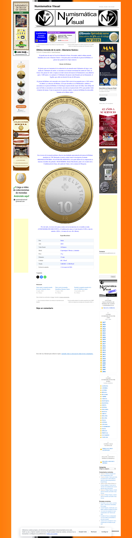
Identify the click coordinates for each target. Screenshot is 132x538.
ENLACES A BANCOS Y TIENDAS (107, 462)
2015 (103, 348)
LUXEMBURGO (105, 426)
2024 (103, 329)
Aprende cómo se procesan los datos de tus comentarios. (77, 354)
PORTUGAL (104, 433)
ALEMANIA (104, 386)
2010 (103, 359)
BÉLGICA (103, 392)
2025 (103, 326)
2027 (103, 322)
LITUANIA (104, 424)
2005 (103, 369)
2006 (103, 367)
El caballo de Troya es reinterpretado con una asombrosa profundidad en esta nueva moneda (108, 517)
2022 (103, 333)
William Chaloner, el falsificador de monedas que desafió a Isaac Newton (109, 491)
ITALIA (103, 420)
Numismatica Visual (47, 6)
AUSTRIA (103, 390)
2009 (103, 361)
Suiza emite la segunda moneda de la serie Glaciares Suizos (44, 288)
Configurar (104, 532)
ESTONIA (103, 407)
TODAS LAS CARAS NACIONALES (106, 449)
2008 (103, 363)
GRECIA (103, 413)
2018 (103, 341)
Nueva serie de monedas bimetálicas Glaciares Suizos (62, 288)
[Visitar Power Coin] (108, 170)
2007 (103, 365)
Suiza (52, 297)
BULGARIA (104, 394)
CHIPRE (103, 396)
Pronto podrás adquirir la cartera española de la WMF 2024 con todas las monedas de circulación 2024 (81, 45)
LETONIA (103, 422)
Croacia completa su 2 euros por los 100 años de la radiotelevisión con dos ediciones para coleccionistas (109, 486)
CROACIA (103, 398)
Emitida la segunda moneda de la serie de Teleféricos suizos (82, 288)
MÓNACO (103, 431)
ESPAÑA (103, 405)
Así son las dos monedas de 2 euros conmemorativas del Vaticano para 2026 (108, 512)
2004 (103, 371)
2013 (103, 352)
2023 (103, 331)
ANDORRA (104, 388)
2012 (103, 354)
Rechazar (94, 532)
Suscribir (103, 99)
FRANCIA (103, 411)
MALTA (103, 428)
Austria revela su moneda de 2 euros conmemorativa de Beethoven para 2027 (108, 522)
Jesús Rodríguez (56, 52)
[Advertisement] (21, 246)
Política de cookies (52, 533)
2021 (103, 335)
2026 (103, 324)
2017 (103, 344)
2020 (103, 337)
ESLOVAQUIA (104, 401)
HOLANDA (104, 416)
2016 (103, 346)
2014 (103, 350)
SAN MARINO (104, 435)
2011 (103, 356)
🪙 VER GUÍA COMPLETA (108, 308)
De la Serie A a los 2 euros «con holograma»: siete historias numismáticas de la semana (109, 504)
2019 (103, 339)
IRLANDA (103, 418)
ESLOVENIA (104, 403)
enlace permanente (64, 297)
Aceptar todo (83, 532)
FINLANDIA (104, 409)
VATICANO (104, 437)
